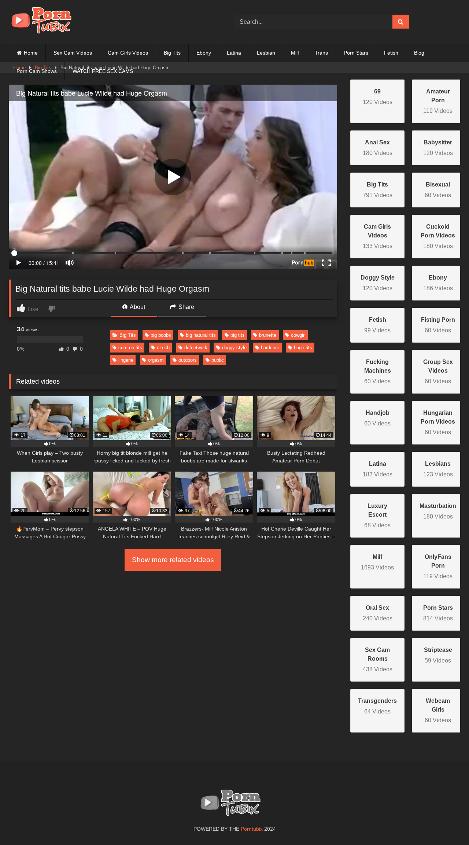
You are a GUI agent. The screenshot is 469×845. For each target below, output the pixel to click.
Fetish (391, 53)
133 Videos (377, 236)
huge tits (303, 347)
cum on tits (130, 347)
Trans (321, 53)
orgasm (156, 360)
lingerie (125, 360)
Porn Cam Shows (36, 71)
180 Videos (438, 236)
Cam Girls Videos (128, 53)
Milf (295, 53)
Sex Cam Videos (72, 53)
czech (163, 347)
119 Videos (438, 101)
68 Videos (377, 515)
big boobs (161, 335)
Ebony (203, 53)
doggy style (234, 347)
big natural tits (201, 335)
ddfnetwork (195, 347)
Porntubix (252, 829)
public (217, 360)
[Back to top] (446, 823)
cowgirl (298, 335)
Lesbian (266, 53)
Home (31, 53)
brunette (267, 335)
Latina (234, 53)
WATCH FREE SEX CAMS (103, 71)
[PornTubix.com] (45, 22)
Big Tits (172, 53)
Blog (419, 53)
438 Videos (377, 659)
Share (185, 307)
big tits (237, 335)
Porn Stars (356, 53)
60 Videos (377, 371)
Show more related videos (173, 560)
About (137, 307)
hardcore (270, 347)
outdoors (187, 360)
